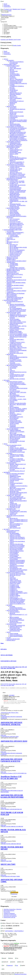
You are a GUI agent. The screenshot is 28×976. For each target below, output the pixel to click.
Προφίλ (5, 4)
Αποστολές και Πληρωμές (10, 914)
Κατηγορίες (4, 56)
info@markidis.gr (9, 931)
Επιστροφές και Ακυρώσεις (10, 916)
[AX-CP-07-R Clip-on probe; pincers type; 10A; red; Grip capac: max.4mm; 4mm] (14, 685)
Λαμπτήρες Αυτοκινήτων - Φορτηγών (13, 909)
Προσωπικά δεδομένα (9, 910)
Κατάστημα (14, 894)
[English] (9, 10)
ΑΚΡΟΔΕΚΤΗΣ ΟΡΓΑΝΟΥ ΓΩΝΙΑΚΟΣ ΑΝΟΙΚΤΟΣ (11, 723)
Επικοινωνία (6, 5)
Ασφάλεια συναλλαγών (9, 913)
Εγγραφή (23, 9)
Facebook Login (8, 9)
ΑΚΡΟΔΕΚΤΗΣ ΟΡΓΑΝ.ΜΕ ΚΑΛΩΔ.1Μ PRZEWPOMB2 (12, 796)
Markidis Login (16, 9)
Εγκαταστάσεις (7, 6)
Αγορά (2, 709)
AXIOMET (11, 695)
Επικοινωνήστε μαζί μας (9, 917)
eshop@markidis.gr (19, 931)
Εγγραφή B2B (14, 892)
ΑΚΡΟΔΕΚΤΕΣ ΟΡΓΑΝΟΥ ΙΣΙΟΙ (14, 741)
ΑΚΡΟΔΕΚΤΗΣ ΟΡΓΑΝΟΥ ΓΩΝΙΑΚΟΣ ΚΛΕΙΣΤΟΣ (11, 760)
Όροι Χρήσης (7, 912)
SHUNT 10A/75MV (8, 864)
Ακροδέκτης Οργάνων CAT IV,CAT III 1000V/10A (11, 777)
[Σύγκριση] (9, 709)
